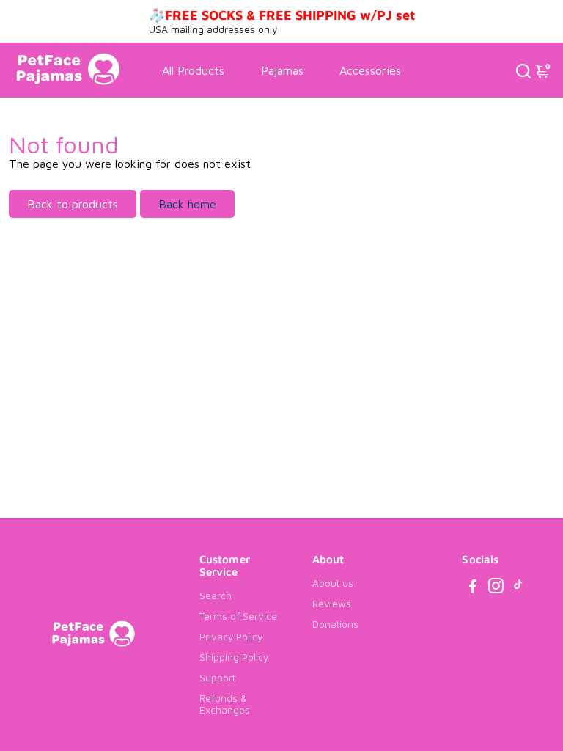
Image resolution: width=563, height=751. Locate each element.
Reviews (331, 603)
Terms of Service (238, 616)
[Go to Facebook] (473, 588)
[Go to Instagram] (496, 588)
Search (215, 595)
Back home (187, 203)
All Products (193, 70)
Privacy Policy (230, 636)
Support (217, 678)
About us (332, 583)
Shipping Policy (233, 657)
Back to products (72, 203)
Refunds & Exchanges (224, 704)
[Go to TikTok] (518, 588)
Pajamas (282, 70)
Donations (335, 624)
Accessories (370, 70)
